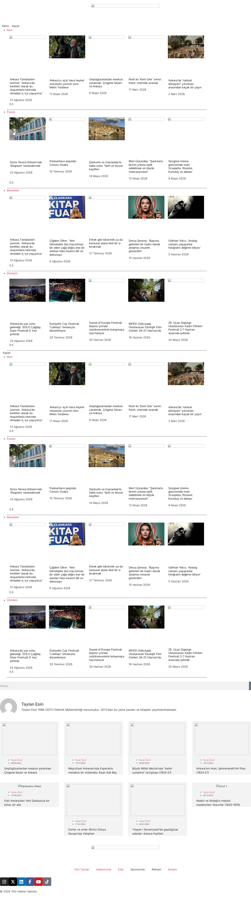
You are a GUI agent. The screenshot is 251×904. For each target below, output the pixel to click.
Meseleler (13, 190)
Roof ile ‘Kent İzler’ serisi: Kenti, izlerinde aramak (145, 81)
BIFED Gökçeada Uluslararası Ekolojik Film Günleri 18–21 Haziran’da (145, 327)
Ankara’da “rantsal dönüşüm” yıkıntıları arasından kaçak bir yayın (184, 84)
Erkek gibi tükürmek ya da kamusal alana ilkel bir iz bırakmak (106, 243)
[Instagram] (4, 881)
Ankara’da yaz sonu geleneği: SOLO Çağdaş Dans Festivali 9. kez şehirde (25, 329)
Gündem (12, 273)
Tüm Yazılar (81, 869)
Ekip (121, 869)
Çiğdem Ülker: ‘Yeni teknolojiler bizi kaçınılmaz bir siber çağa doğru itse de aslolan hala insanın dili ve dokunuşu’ (67, 247)
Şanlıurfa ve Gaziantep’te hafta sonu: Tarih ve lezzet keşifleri (106, 166)
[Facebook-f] (30, 881)
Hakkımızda (103, 869)
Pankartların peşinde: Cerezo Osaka (63, 163)
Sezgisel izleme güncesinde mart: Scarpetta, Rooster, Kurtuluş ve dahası (180, 166)
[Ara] (250, 686)
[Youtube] (38, 881)
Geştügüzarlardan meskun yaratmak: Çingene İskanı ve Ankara (106, 83)
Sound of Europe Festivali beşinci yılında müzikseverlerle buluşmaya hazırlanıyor (106, 328)
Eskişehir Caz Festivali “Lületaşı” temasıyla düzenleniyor (64, 327)
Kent (9, 30)
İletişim (172, 869)
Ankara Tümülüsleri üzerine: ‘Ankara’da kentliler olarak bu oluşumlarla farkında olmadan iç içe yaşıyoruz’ (26, 86)
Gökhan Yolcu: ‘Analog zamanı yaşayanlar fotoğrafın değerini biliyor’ (184, 244)
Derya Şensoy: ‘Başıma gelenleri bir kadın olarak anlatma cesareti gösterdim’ (144, 246)
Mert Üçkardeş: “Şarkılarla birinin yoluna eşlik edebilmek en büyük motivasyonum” (146, 166)
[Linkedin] (21, 881)
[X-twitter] (13, 881)
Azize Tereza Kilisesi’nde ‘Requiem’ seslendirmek (26, 164)
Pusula (11, 112)
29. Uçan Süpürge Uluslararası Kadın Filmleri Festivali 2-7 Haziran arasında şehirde (185, 328)
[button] (125, 26)
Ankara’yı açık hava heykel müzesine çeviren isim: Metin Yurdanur (67, 84)
